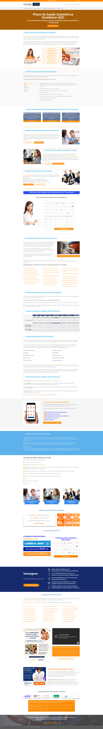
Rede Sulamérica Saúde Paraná (50, 281)
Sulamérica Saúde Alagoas (29, 608)
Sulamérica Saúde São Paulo (69, 617)
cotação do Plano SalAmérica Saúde (35, 602)
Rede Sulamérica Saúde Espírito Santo (32, 281)
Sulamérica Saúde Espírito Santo (31, 619)
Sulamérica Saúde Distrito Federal (31, 617)
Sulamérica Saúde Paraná (49, 617)
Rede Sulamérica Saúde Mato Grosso (51, 270)
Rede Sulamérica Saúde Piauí (49, 284)
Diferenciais (45, 8)
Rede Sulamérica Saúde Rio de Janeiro (70, 268)
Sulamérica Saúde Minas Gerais (50, 612)
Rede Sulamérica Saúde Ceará (30, 277)
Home (25, 8)
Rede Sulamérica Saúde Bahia (30, 276)
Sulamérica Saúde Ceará (29, 615)
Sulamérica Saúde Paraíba (49, 615)
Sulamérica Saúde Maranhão (49, 606)
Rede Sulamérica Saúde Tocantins (70, 286)
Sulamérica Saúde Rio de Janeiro (69, 606)
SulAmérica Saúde (28, 36)
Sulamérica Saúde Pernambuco (50, 619)
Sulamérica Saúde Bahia (29, 614)
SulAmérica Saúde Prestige (40, 394)
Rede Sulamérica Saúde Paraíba (50, 279)
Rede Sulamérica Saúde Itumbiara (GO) (71, 282)
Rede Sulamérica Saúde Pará (49, 277)
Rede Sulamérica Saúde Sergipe (69, 284)
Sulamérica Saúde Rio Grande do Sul (70, 610)
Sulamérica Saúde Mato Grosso (50, 608)
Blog (62, 8)
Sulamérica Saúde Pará (48, 614)
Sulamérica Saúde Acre (29, 606)
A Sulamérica (29, 8)
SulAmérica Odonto (42, 464)
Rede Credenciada (51, 8)
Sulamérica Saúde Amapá (29, 610)
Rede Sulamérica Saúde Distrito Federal (32, 279)
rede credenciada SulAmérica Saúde (31, 242)
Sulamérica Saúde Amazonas (30, 612)
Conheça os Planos (37, 8)
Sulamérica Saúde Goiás (29, 621)
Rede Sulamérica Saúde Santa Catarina (71, 280)
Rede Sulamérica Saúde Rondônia (70, 276)
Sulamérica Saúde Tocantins (68, 621)
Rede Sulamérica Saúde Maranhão (51, 268)
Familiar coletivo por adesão (68, 155)
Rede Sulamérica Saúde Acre (30, 268)
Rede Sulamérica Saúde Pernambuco (51, 283)
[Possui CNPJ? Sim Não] (66, 203)
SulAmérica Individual (35, 134)
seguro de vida (53, 671)
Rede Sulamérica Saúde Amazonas (31, 274)
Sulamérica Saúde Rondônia (68, 612)
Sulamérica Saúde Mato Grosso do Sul (51, 610)
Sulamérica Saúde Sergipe (68, 619)
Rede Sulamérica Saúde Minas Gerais (51, 275)
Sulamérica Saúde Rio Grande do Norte (71, 608)
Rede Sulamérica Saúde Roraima (69, 278)
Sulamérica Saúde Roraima (68, 614)
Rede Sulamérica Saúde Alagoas (30, 270)
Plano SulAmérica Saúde (29, 598)
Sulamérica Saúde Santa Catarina (69, 615)
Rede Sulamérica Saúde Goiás (30, 283)
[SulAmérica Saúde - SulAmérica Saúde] (31, 4)
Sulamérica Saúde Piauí (48, 621)
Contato (58, 8)
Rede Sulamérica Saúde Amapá (30, 272)
